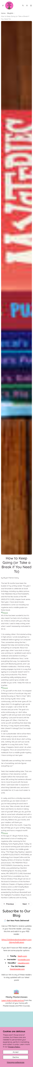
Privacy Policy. (14, 1047)
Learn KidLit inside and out (12, 1000)
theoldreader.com (17, 969)
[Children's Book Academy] (9, 5)
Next (25, 904)
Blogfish (10, 13)
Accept (16, 1052)
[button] (23, 5)
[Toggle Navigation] (3, 5)
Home (3, 13)
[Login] (27, 5)
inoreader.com (24, 959)
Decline (16, 1057)
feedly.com (22, 956)
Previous (10, 904)
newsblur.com (23, 963)
